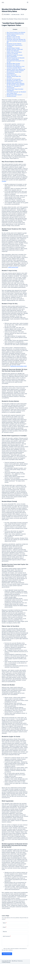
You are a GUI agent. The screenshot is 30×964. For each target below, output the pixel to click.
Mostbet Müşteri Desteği (13, 48)
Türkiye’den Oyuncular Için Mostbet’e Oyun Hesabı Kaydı (16, 92)
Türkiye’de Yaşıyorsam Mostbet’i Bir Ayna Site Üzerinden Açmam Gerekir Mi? (16, 41)
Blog (22, 14)
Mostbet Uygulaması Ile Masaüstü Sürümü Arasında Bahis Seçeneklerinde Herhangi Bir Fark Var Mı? (15, 60)
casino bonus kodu (13, 267)
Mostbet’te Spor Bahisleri (13, 65)
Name (4, 922)
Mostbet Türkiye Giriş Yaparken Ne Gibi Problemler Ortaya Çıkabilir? (16, 70)
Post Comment (7, 953)
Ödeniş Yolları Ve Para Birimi (14, 52)
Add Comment (7, 936)
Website (5, 931)
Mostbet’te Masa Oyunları (13, 63)
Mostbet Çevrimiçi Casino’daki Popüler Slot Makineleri (15, 50)
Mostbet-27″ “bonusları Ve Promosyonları (14, 87)
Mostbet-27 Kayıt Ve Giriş (13, 38)
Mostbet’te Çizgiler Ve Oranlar (15, 55)
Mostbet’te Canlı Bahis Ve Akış (15, 80)
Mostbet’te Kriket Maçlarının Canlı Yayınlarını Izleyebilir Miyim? (15, 67)
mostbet (4, 181)
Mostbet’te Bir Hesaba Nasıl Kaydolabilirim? (14, 72)
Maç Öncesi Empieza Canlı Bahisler (16, 32)
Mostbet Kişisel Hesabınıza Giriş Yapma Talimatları (15, 34)
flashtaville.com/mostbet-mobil (18, 366)
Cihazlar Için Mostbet (12, 53)
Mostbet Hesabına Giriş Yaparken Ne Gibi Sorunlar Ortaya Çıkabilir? (15, 84)
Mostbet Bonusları (11, 96)
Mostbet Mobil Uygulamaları (14, 82)
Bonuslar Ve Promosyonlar (14, 79)
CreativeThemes (6, 962)
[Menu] (27, 2)
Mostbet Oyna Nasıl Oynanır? (14, 94)
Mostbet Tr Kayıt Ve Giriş (13, 36)
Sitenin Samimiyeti (11, 75)
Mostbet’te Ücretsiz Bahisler (14, 43)
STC (3, 2)
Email (4, 927)
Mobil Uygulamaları (12, 56)
